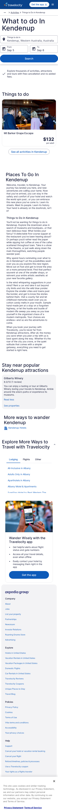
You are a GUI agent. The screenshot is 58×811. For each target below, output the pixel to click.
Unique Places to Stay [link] (15, 689)
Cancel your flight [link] (13, 756)
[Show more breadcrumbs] (5, 12)
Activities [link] (15, 12)
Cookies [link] (9, 712)
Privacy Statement (13, 807)
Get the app (29, 574)
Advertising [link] (10, 640)
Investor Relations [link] (13, 629)
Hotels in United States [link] (15, 653)
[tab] (13, 459)
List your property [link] (13, 614)
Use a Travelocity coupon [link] (16, 766)
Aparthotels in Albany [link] (19, 480)
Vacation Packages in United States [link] (21, 663)
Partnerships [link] (10, 619)
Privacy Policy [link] (11, 707)
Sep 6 (40, 50)
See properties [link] (11, 405)
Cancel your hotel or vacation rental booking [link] (25, 751)
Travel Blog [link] (10, 694)
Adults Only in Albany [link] (19, 474)
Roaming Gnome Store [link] (15, 634)
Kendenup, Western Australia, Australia (30, 40)
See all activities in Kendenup (29, 151)
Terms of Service (33, 807)
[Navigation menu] (52, 4)
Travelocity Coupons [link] (14, 684)
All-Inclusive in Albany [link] (19, 468)
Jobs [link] (7, 609)
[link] (29, 428)
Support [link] (8, 746)
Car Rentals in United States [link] (17, 673)
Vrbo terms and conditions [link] (17, 722)
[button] (29, 444)
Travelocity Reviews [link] (14, 678)
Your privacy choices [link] (14, 733)
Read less (9, 399)
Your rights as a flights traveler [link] (18, 771)
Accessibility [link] (11, 727)
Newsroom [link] (10, 624)
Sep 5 (10, 50)
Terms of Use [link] (11, 717)
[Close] (54, 781)
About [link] (7, 604)
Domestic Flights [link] (12, 668)
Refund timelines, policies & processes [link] (22, 761)
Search (29, 58)
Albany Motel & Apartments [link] (22, 486)
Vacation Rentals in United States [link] (20, 658)
